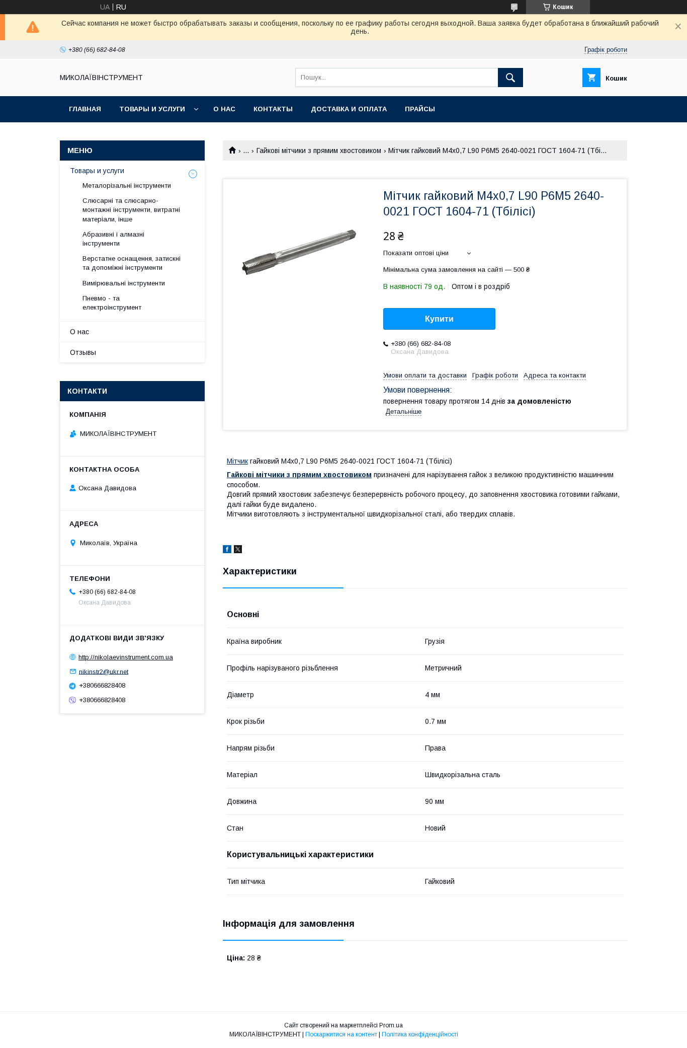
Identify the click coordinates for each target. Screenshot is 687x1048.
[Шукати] (510, 77)
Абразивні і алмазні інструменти (113, 239)
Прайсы (420, 109)
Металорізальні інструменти (126, 185)
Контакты (273, 109)
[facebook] (227, 551)
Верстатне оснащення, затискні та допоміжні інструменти (131, 263)
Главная (85, 109)
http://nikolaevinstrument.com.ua (125, 657)
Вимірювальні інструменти (123, 283)
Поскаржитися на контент (341, 1034)
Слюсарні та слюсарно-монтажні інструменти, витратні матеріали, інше (131, 209)
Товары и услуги (152, 109)
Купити (439, 319)
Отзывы (83, 352)
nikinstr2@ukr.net (103, 671)
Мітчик (237, 461)
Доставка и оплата (349, 109)
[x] (238, 551)
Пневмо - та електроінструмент (111, 302)
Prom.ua (391, 1025)
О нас (224, 109)
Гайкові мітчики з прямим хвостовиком (318, 150)
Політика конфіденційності (420, 1034)
